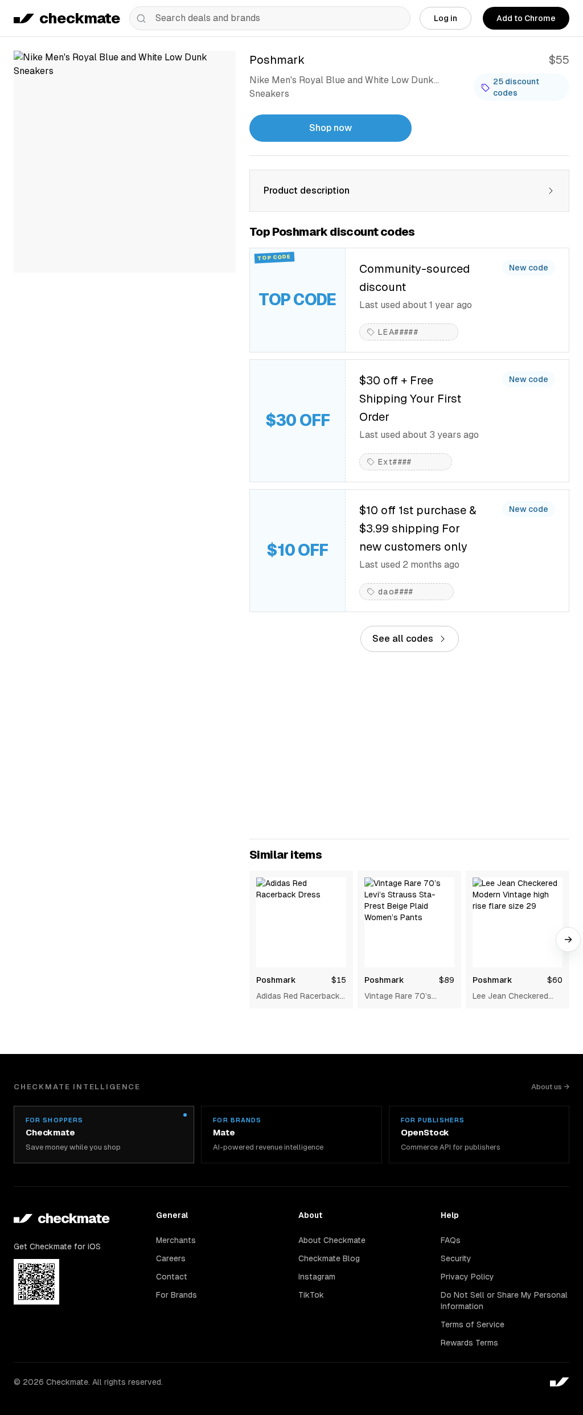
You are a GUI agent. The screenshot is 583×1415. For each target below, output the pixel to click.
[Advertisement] (409, 745)
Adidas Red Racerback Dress (298, 996)
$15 (338, 980)
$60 (555, 980)
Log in (445, 18)
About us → (550, 1086)
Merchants (176, 1240)
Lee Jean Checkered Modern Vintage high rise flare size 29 (511, 996)
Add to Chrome (526, 18)
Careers (171, 1258)
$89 (446, 980)
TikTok (311, 1294)
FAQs (451, 1240)
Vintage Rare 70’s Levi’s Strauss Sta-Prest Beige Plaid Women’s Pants (400, 996)
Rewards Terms (469, 1342)
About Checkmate (332, 1240)
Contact (171, 1276)
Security (456, 1258)
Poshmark (276, 980)
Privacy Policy (467, 1276)
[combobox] (269, 18)
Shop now (330, 127)
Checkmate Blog (329, 1258)
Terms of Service (472, 1324)
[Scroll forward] (568, 939)
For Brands (176, 1294)
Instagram (316, 1276)
